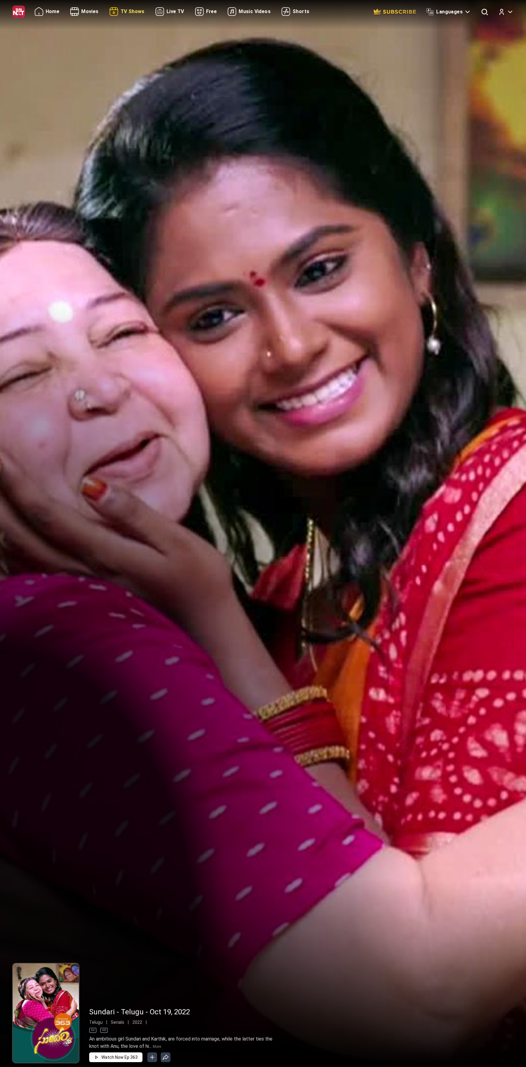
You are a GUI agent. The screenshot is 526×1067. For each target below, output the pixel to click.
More (157, 1046)
